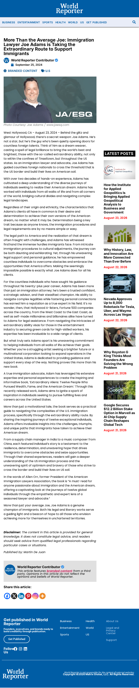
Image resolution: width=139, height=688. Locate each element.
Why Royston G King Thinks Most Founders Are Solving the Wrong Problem (118, 359)
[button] (134, 22)
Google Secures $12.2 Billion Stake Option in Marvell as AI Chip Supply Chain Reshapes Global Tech (119, 415)
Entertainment (29, 22)
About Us (112, 621)
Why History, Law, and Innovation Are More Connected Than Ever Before (118, 255)
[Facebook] (7, 596)
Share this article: (17, 587)
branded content (59, 571)
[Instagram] (35, 596)
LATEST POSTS (119, 153)
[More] (42, 596)
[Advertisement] (119, 93)
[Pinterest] (28, 596)
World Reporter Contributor (33, 60)
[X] (14, 596)
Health (60, 22)
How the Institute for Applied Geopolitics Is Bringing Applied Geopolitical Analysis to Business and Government (117, 198)
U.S (47, 71)
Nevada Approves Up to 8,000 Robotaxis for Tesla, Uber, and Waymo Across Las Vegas (119, 306)
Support (111, 640)
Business (8, 22)
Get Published (96, 22)
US (82, 22)
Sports (47, 22)
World (73, 22)
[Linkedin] (21, 596)
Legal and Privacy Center (112, 630)
